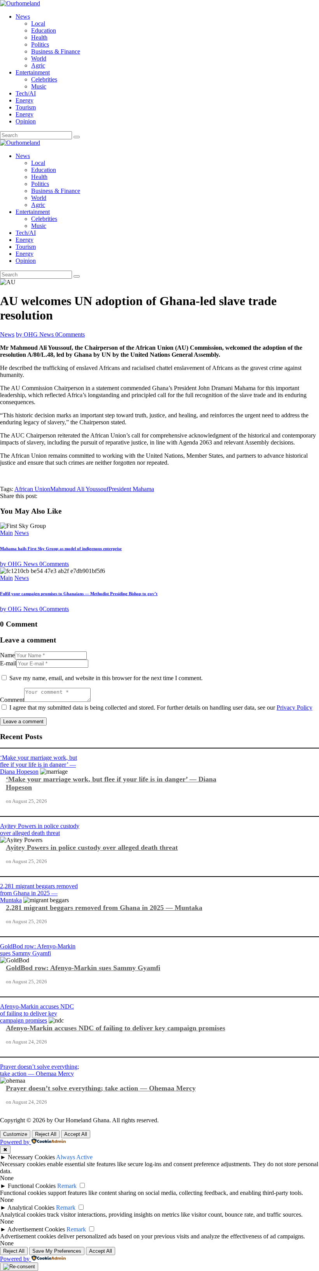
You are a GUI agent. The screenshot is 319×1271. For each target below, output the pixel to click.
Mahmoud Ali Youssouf (79, 489)
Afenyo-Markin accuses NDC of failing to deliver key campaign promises (37, 1013)
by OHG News (35, 334)
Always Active (74, 1157)
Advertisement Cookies (36, 1229)
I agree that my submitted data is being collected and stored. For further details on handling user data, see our (160, 707)
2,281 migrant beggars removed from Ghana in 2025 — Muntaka (39, 893)
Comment (12, 699)
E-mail (8, 663)
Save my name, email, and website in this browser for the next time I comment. (106, 678)
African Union (32, 489)
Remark (67, 1185)
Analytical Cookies (30, 1207)
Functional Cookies (32, 1185)
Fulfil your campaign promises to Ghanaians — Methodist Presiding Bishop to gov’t (79, 593)
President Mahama (131, 489)
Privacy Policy (294, 707)
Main (6, 533)
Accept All (75, 1134)
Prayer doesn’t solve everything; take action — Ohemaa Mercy (39, 1070)
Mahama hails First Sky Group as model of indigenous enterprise (61, 548)
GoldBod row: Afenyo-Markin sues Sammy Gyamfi (37, 950)
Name (7, 655)
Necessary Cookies (31, 1157)
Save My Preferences (56, 1251)
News (7, 334)
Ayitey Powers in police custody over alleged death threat (39, 829)
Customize (15, 1134)
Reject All (45, 1134)
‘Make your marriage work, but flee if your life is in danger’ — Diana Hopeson (38, 764)
